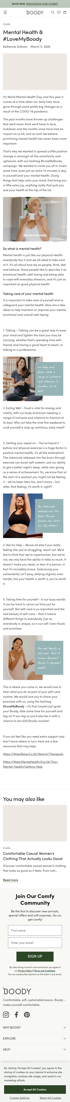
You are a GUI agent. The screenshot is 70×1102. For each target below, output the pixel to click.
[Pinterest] (27, 1015)
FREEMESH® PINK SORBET (42, 4)
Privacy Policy (25, 971)
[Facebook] (16, 1015)
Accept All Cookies (35, 1089)
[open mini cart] (65, 12)
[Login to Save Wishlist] (59, 12)
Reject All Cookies (50, 1098)
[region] (35, 1082)
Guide (6, 24)
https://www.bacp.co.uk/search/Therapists (33, 754)
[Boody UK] (35, 12)
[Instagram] (6, 1015)
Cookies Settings (19, 1098)
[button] (35, 957)
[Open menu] (5, 12)
